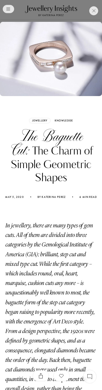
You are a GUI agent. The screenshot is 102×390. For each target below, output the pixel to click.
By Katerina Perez (52, 197)
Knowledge (64, 120)
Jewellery (40, 120)
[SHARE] (41, 375)
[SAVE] (61, 375)
